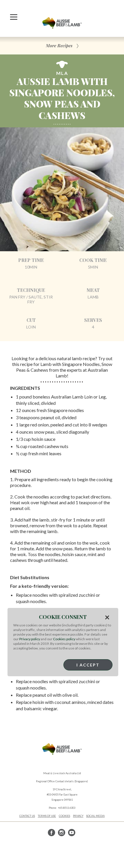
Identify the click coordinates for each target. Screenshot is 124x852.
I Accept (87, 664)
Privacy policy (29, 639)
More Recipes (59, 45)
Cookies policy (64, 639)
